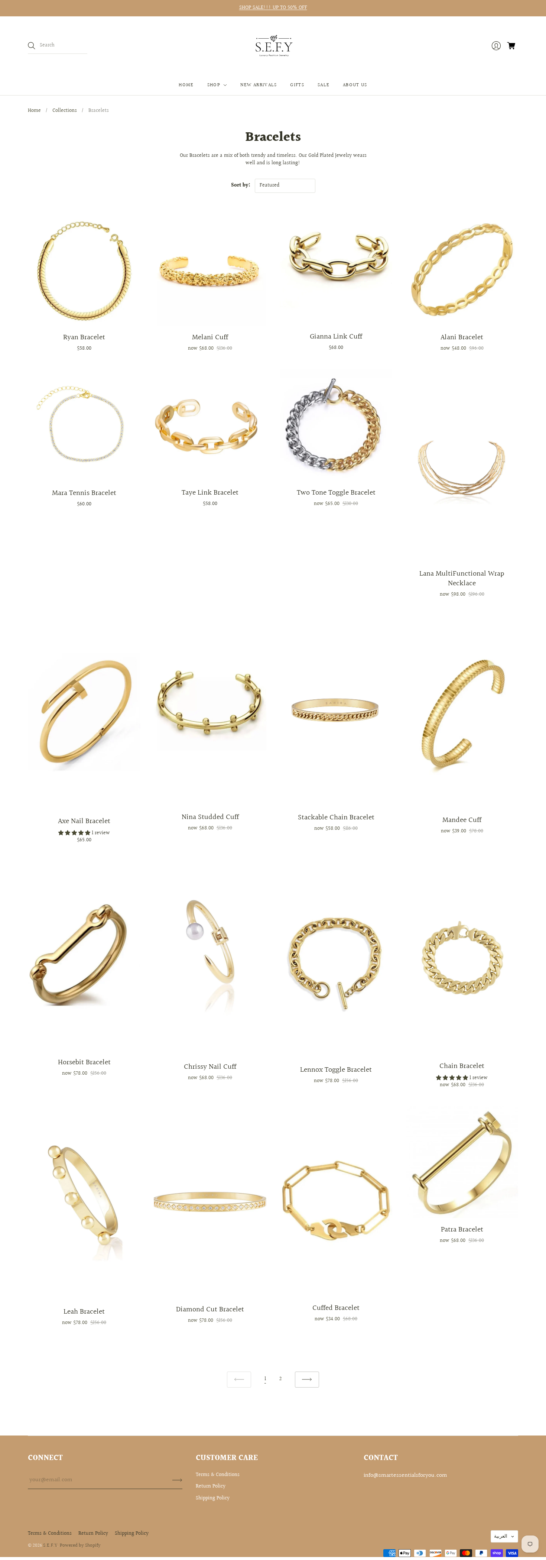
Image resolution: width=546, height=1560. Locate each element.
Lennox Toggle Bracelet (336, 1070)
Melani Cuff (210, 337)
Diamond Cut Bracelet (210, 1309)
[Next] (307, 1380)
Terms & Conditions (218, 1475)
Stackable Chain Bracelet (336, 817)
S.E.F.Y (50, 1545)
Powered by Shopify (80, 1545)
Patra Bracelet (462, 1230)
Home (186, 85)
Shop (213, 85)
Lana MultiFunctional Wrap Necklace (461, 578)
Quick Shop (84, 314)
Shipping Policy (213, 1498)
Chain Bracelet (461, 1066)
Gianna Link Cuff (336, 337)
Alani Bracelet (462, 337)
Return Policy (210, 1486)
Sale (323, 85)
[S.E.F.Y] (273, 46)
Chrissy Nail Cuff (210, 1067)
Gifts (297, 85)
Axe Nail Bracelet (84, 821)
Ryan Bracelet (84, 337)
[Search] (31, 45)
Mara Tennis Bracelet (84, 493)
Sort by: (240, 185)
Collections (64, 111)
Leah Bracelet (84, 1312)
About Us (355, 85)
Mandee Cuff (461, 820)
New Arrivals (258, 85)
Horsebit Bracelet (84, 1062)
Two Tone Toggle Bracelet (336, 493)
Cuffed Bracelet (336, 1308)
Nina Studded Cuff (210, 817)
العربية (500, 1536)
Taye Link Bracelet (210, 493)
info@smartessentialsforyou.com (405, 1475)
